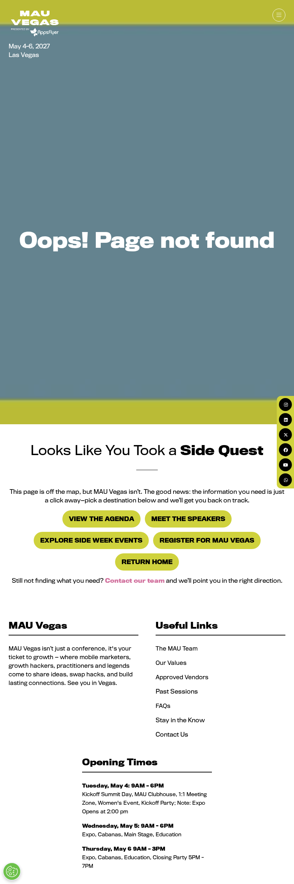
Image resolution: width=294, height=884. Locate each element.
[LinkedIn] (285, 419)
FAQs (163, 705)
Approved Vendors (183, 677)
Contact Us (172, 734)
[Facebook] (285, 449)
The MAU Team (177, 648)
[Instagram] (285, 404)
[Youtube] (285, 464)
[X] (285, 434)
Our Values (172, 662)
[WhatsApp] (285, 479)
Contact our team (135, 580)
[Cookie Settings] (12, 871)
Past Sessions (177, 691)
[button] (278, 15)
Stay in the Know (180, 720)
